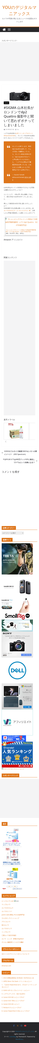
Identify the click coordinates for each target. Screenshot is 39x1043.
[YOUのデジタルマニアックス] (4, 29)
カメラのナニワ (7, 928)
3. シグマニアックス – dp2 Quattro (13, 994)
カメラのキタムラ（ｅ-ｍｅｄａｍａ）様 (17, 210)
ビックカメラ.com (8, 901)
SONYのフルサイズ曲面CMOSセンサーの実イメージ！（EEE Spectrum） (20, 452)
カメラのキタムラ (7, 908)
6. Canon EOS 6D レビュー (11, 1004)
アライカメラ (6, 922)
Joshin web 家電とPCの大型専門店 (13, 915)
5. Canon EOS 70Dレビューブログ (13, 1001)
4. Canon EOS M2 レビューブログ (13, 997)
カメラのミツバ (7, 911)
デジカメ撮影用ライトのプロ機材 (13, 942)
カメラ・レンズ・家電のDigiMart (13, 939)
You (18, 129)
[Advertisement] (19, 61)
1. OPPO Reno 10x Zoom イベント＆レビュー (17, 981)
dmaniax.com (6, 966)
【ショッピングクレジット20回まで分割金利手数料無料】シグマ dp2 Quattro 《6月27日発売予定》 (21, 231)
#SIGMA (6, 103)
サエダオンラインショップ (10, 918)
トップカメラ (7, 932)
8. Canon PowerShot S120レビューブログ (16, 1011)
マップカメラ (6, 904)
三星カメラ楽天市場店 (9, 935)
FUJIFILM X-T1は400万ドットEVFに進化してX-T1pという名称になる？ (19, 461)
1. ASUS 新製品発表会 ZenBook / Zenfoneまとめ (18, 978)
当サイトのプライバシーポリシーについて (15, 954)
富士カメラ (5, 925)
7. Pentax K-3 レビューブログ (11, 1007)
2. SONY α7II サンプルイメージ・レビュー (16, 990)
